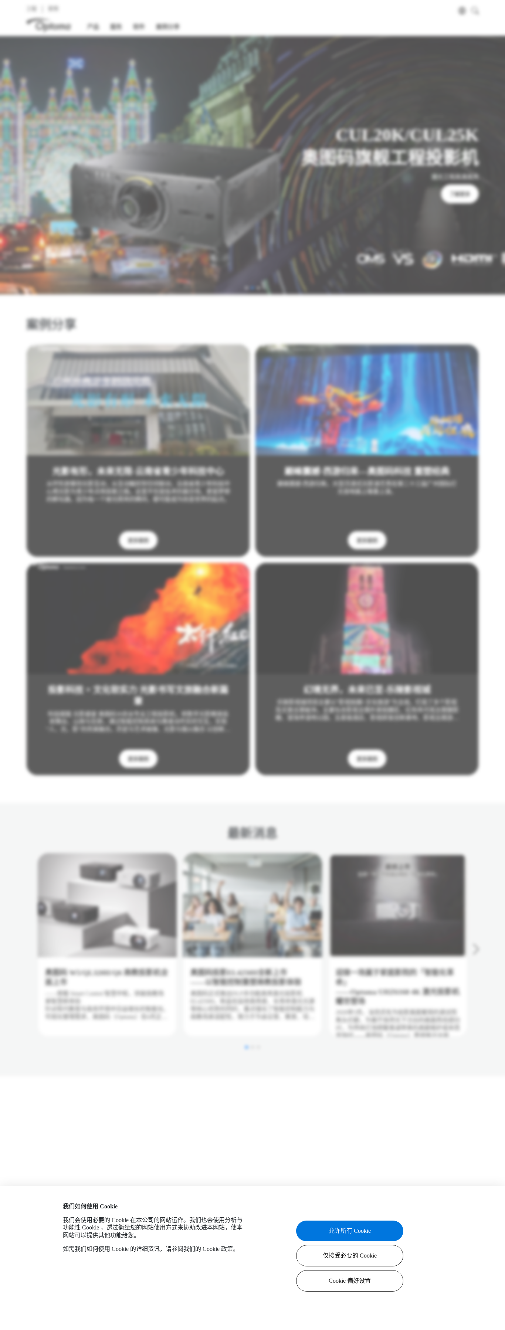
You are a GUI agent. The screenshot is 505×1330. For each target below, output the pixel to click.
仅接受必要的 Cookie (350, 1255)
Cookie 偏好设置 (350, 1281)
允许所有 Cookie (350, 1231)
